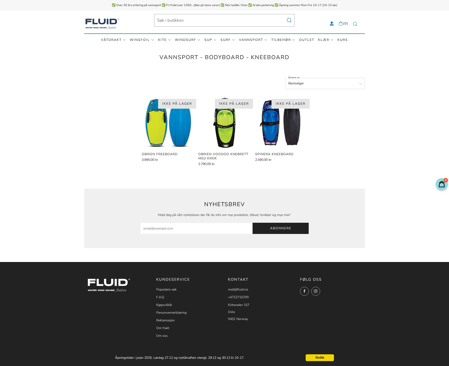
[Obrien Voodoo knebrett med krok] (224, 122)
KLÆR (323, 40)
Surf (226, 40)
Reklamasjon (165, 320)
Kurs (342, 40)
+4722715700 (238, 297)
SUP (208, 40)
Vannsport (251, 40)
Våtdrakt (111, 40)
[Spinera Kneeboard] (281, 122)
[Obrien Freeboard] (168, 122)
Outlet (306, 40)
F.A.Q (160, 297)
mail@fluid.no (238, 289)
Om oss (162, 336)
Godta (319, 357)
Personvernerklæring (171, 312)
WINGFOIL (140, 40)
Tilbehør (281, 40)
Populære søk (166, 289)
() (345, 23)
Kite (162, 40)
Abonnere (280, 228)
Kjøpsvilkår (164, 305)
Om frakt (162, 328)
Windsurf (185, 40)
